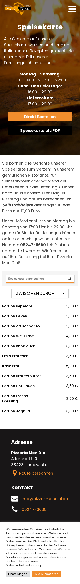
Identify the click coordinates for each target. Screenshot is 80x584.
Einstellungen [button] (17, 574)
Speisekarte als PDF (40, 130)
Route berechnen (36, 473)
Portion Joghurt (16, 411)
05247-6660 (34, 509)
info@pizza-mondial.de (45, 498)
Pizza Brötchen (15, 356)
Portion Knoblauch (18, 346)
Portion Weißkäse (18, 336)
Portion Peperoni (17, 306)
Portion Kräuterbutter (21, 375)
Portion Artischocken (21, 326)
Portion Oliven (14, 316)
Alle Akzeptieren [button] (46, 574)
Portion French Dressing (15, 398)
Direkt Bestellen (40, 116)
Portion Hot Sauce (18, 385)
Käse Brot (11, 366)
